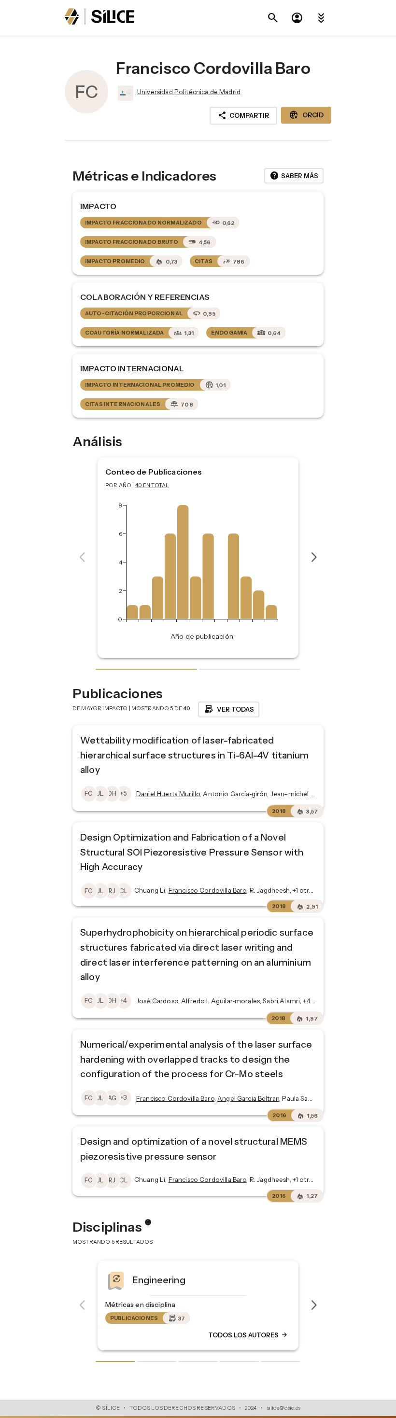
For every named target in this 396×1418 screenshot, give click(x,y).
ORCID (306, 115)
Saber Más (293, 176)
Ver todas (228, 709)
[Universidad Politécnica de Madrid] (124, 93)
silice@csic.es (283, 1407)
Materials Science (238, 1280)
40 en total (152, 485)
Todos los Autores (315, 1335)
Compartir (243, 115)
